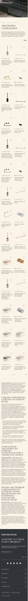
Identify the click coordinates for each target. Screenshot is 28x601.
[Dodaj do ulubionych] (11, 47)
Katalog (3, 22)
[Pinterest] (17, 563)
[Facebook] (10, 563)
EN (26, 557)
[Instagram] (7, 563)
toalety (14, 411)
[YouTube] (20, 563)
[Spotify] (14, 563)
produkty (3, 458)
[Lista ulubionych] (22, 2)
